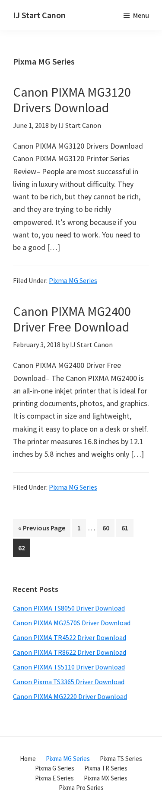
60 (108, 527)
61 (127, 527)
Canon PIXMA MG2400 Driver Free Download (72, 319)
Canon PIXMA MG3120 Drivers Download (72, 100)
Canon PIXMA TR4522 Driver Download (69, 637)
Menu (141, 15)
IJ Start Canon (39, 15)
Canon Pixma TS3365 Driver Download (68, 681)
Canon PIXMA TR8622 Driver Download (69, 652)
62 (24, 547)
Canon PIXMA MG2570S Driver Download (71, 622)
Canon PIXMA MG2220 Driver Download (70, 696)
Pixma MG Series (73, 280)
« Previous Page (41, 530)
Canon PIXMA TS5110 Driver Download (69, 667)
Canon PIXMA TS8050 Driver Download (69, 608)
